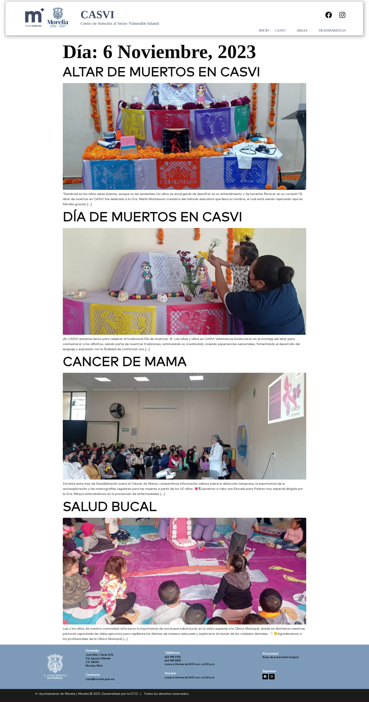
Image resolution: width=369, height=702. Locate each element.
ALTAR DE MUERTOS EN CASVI (161, 72)
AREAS (302, 30)
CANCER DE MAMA (125, 362)
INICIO (264, 30)
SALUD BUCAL (110, 507)
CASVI (280, 30)
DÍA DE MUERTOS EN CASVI (152, 217)
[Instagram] (342, 15)
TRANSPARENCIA (332, 30)
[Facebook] (328, 15)
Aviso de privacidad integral (280, 657)
